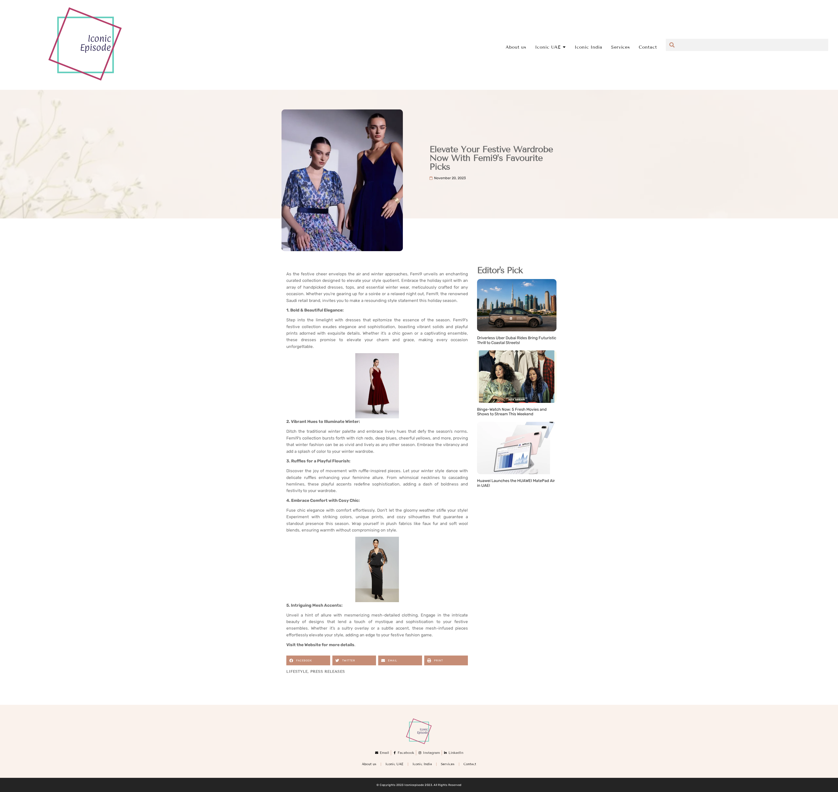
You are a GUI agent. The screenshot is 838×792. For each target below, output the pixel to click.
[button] (308, 660)
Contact (648, 47)
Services (620, 47)
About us (516, 47)
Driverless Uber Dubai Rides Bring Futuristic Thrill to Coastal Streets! (516, 340)
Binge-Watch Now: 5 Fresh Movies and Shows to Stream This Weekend (512, 412)
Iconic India (588, 47)
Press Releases (327, 671)
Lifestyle (297, 671)
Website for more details (329, 644)
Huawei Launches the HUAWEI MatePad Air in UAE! (516, 483)
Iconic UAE (548, 47)
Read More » (487, 347)
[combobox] (747, 45)
